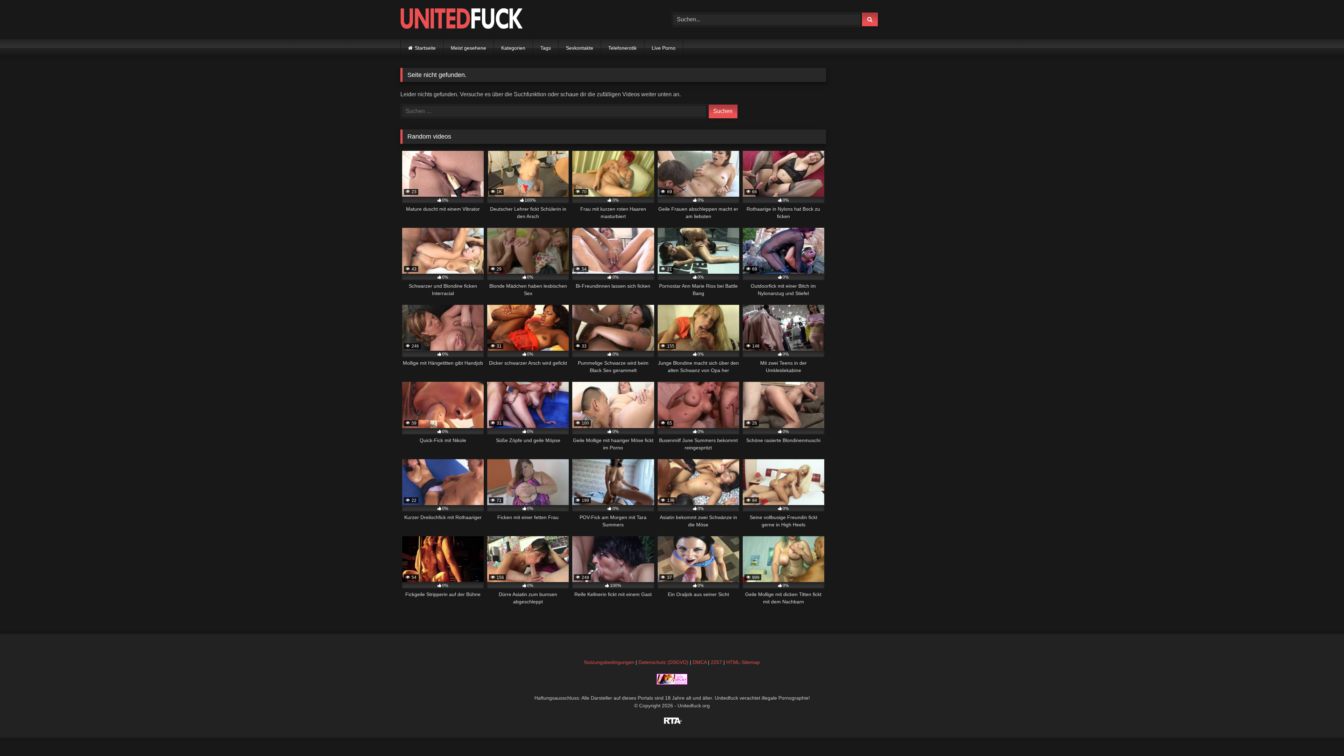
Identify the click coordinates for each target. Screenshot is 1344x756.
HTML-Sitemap (743, 662)
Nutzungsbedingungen (609, 662)
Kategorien (513, 48)
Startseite (425, 48)
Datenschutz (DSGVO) (663, 662)
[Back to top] (1322, 735)
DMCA (700, 662)
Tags (545, 48)
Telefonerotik (622, 48)
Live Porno (664, 48)
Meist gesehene (468, 48)
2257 (716, 662)
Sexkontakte (579, 48)
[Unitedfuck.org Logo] (461, 19)
